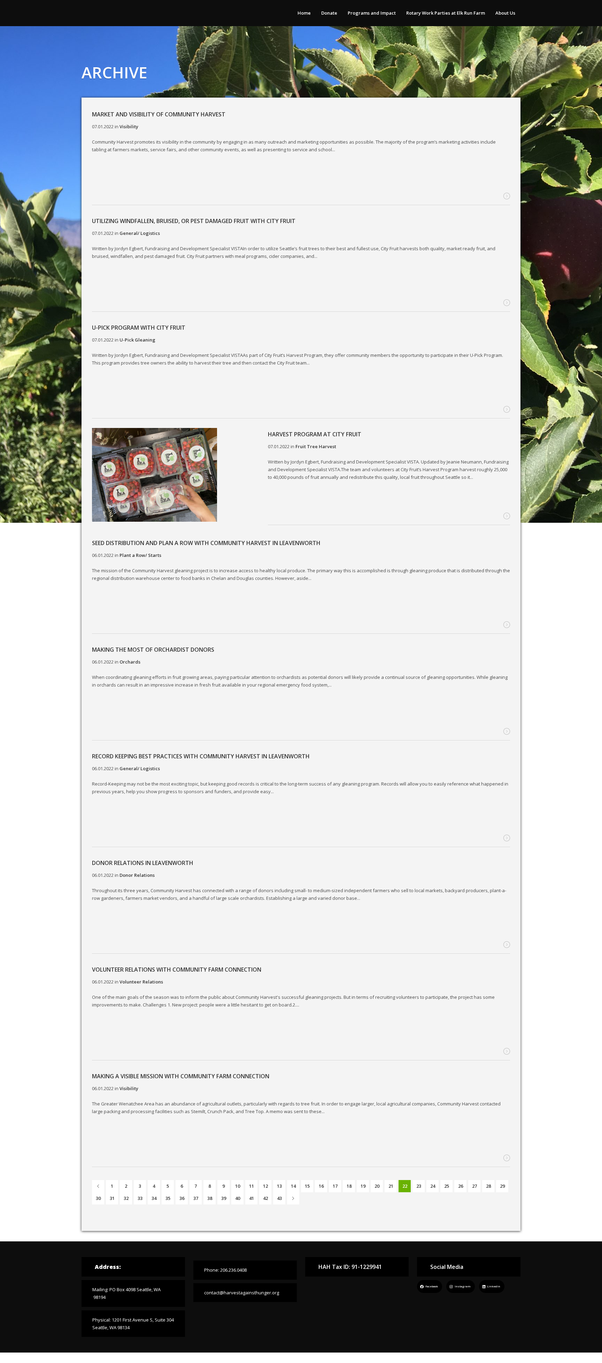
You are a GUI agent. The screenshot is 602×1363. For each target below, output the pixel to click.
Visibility (128, 1088)
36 (181, 1198)
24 (432, 1186)
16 (321, 1186)
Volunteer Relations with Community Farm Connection (176, 969)
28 (488, 1186)
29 (502, 1186)
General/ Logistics (139, 233)
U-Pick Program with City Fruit (138, 327)
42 (265, 1198)
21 (390, 1186)
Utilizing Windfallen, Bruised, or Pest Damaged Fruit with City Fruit (193, 221)
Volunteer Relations (141, 982)
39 (223, 1198)
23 (418, 1186)
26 (460, 1186)
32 (126, 1198)
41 (251, 1198)
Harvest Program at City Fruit (314, 434)
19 (363, 1186)
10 (237, 1186)
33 (140, 1198)
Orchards (129, 662)
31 (112, 1198)
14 (293, 1186)
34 (154, 1198)
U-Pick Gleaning (137, 340)
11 (251, 1186)
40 (237, 1198)
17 (335, 1186)
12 (265, 1186)
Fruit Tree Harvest (315, 446)
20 (377, 1186)
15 (307, 1186)
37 (195, 1198)
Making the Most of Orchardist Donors (153, 649)
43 (279, 1198)
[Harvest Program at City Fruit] (154, 476)
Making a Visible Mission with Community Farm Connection (180, 1076)
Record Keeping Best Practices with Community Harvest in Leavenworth (201, 756)
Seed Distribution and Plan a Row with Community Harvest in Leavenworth (206, 543)
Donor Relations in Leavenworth (142, 863)
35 (167, 1198)
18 (349, 1186)
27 (474, 1186)
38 (209, 1198)
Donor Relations (137, 875)
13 (279, 1186)
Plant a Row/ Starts (140, 555)
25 (446, 1186)
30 (98, 1198)
